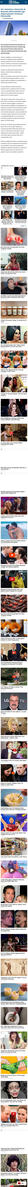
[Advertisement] (14, 160)
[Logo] (14, 2)
